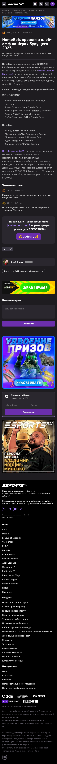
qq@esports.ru (30, 706)
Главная (5, 10)
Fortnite (6, 550)
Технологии (8, 644)
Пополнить (28, 412)
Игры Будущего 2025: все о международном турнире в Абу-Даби (25, 208)
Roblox (5, 588)
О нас (5, 671)
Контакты (7, 675)
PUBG (5, 546)
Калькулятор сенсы (12, 661)
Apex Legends (9, 563)
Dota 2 (5, 533)
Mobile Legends (19, 10)
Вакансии (7, 679)
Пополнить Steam (11, 656)
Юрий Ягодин (17, 262)
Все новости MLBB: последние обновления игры (24, 11)
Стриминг (7, 640)
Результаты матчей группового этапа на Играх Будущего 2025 (26, 196)
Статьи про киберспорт (14, 606)
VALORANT (7, 542)
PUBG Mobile (8, 554)
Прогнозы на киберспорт (15, 623)
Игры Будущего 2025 (13, 151)
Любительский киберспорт (16, 636)
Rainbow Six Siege (11, 575)
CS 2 (4, 529)
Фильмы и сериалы (12, 652)
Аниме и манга (9, 648)
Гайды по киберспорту (14, 611)
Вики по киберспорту (13, 615)
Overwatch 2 (8, 567)
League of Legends (11, 538)
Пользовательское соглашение (18, 684)
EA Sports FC (8, 571)
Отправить (28, 323)
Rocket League (9, 579)
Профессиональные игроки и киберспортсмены (27, 631)
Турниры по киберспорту (15, 619)
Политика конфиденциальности (19, 688)
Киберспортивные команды (16, 627)
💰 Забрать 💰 (28, 236)
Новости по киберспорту (15, 602)
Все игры (7, 592)
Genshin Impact (10, 583)
